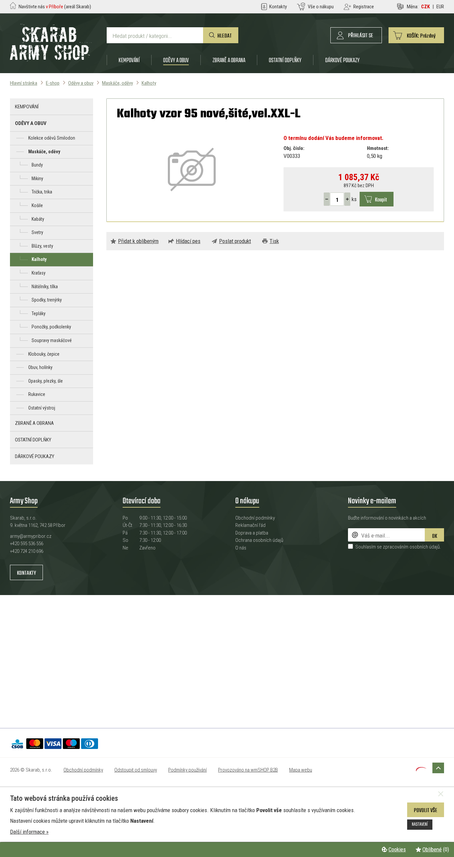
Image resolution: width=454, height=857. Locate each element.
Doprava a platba (251, 533)
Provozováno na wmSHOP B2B (248, 770)
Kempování (129, 60)
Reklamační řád (250, 525)
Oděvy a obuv (176, 60)
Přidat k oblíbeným (138, 241)
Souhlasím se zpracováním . (398, 547)
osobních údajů (424, 547)
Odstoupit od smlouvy (135, 770)
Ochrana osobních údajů (259, 540)
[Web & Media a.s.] (421, 769)
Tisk (274, 241)
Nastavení (420, 824)
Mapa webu (300, 770)
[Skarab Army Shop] (51, 59)
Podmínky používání (187, 770)
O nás (240, 548)
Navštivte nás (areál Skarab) (55, 7)
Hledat (224, 36)
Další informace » (29, 831)
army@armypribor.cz (31, 536)
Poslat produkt (235, 241)
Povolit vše (425, 810)
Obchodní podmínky (255, 518)
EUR (440, 7)
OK (434, 536)
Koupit (381, 199)
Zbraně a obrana (228, 60)
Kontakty (26, 573)
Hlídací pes (188, 241)
